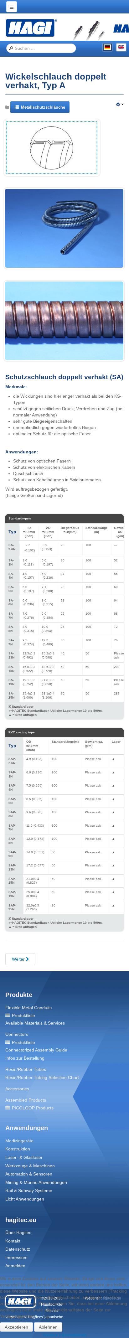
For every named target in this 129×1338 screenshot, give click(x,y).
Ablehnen (48, 1327)
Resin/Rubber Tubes (25, 1069)
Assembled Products (25, 1100)
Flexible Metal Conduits (28, 1007)
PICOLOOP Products (33, 1107)
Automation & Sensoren (28, 1173)
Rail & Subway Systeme (28, 1190)
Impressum (16, 1257)
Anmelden (15, 1265)
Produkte (18, 994)
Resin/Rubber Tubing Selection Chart (42, 1077)
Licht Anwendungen (24, 1198)
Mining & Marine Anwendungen (36, 1182)
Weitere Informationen (65, 1334)
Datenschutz (17, 1249)
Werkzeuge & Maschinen (30, 1165)
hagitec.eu (20, 1220)
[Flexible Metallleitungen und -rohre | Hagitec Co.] (31, 27)
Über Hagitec (18, 1232)
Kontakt (12, 1240)
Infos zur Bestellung (24, 1058)
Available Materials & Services (35, 1022)
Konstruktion (17, 1148)
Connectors (16, 1034)
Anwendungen (26, 1127)
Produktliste (23, 1015)
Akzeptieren (16, 1327)
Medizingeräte (19, 1140)
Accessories (17, 1088)
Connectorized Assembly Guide (36, 1049)
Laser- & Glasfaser (24, 1157)
